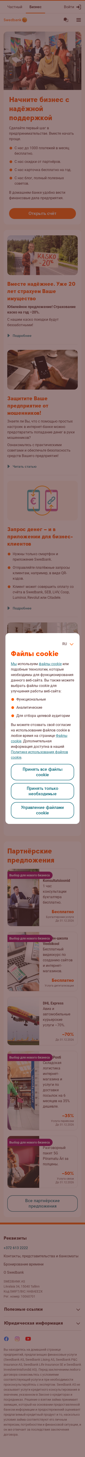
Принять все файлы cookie (43, 772)
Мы (14, 664)
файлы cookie (50, 664)
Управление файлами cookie (42, 810)
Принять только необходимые (42, 791)
